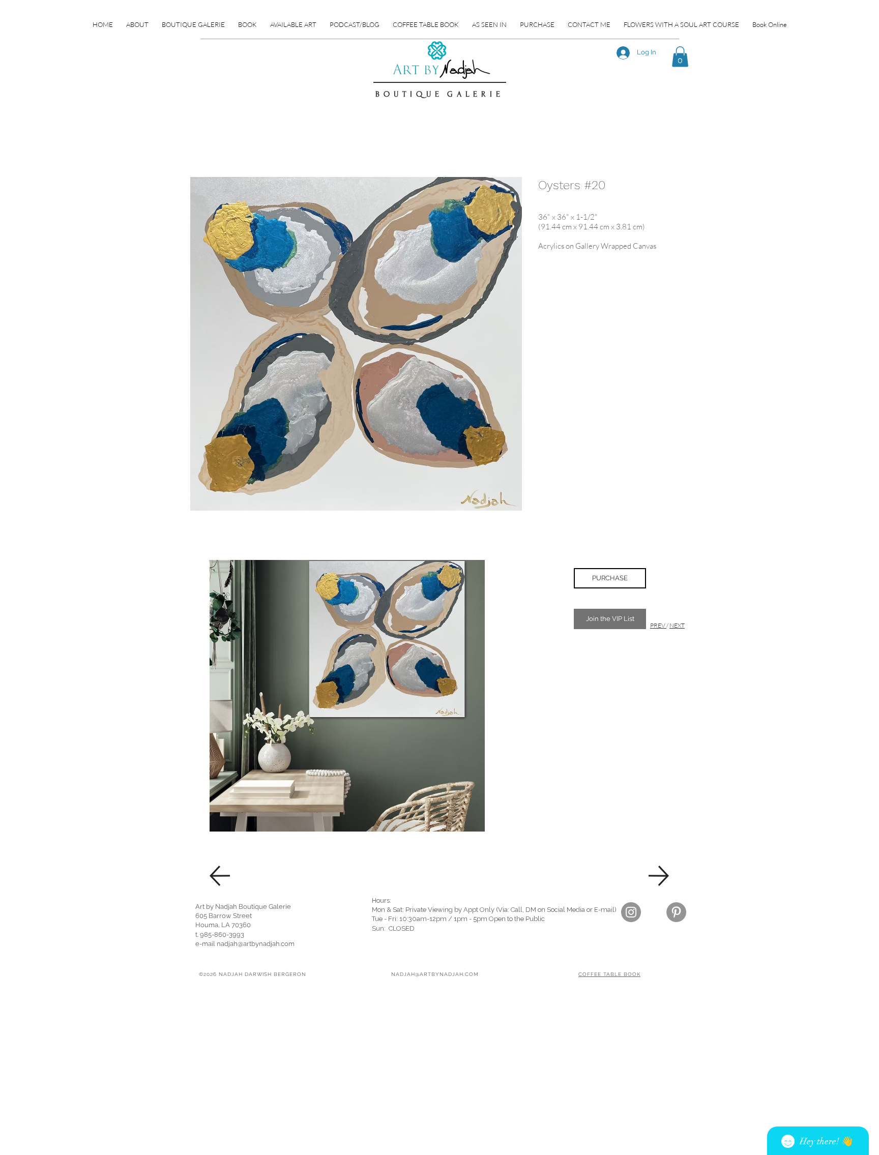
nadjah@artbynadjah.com (256, 943)
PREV (658, 625)
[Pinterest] (676, 912)
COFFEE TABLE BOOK (609, 974)
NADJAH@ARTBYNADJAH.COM (435, 974)
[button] (680, 56)
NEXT (677, 625)
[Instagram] (631, 912)
